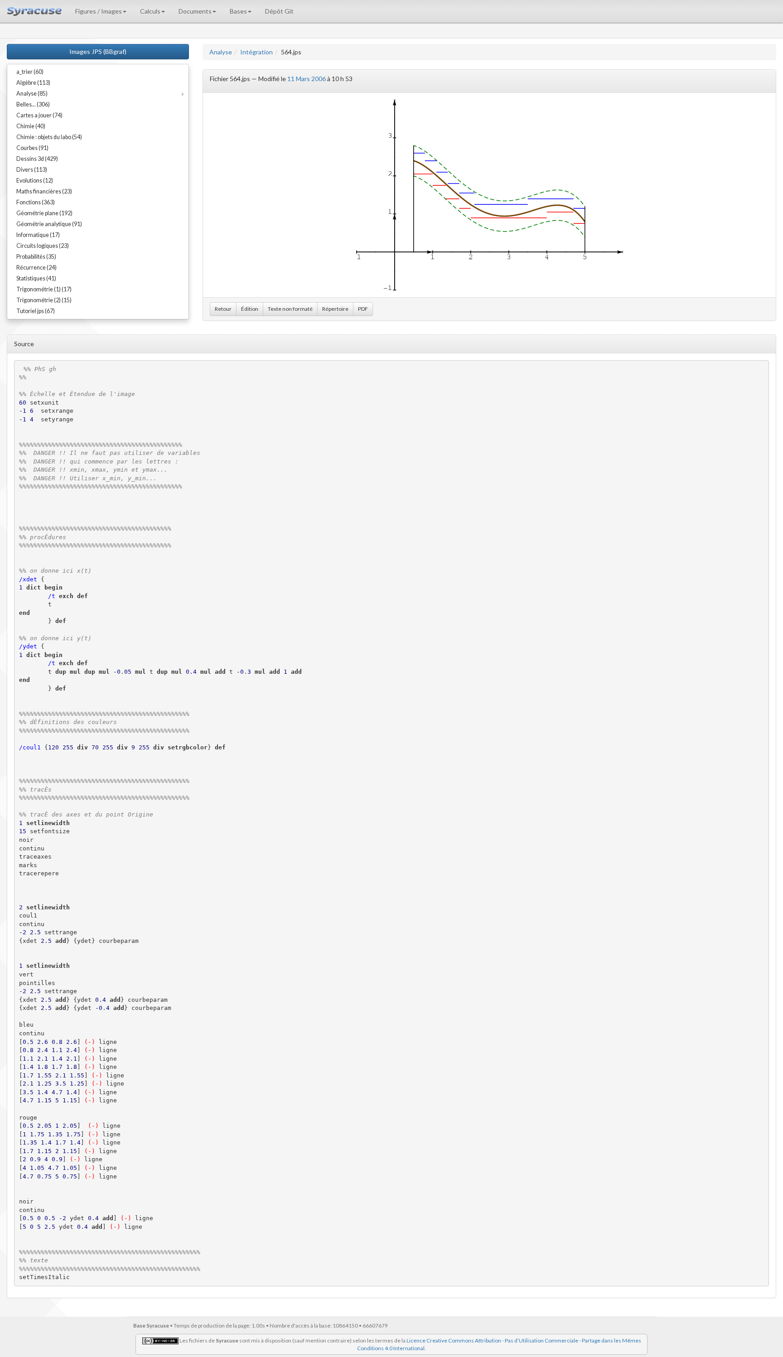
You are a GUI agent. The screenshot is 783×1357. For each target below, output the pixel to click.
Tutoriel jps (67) (35, 311)
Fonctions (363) (35, 202)
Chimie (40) (30, 126)
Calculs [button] (150, 11)
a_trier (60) (30, 71)
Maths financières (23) (44, 191)
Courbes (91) (32, 148)
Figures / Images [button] (98, 11)
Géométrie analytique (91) (49, 224)
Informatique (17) (38, 235)
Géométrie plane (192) (44, 213)
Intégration (256, 52)
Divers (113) (31, 169)
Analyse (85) (32, 93)
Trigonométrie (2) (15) (44, 300)
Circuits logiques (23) (42, 245)
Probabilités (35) (36, 256)
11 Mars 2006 (306, 78)
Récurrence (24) (36, 267)
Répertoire (335, 308)
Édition (249, 308)
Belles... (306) (33, 104)
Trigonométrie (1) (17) (44, 289)
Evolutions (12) (34, 180)
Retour (223, 308)
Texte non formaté (290, 308)
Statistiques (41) (36, 278)
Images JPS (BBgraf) (97, 51)
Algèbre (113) (33, 82)
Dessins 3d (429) (37, 158)
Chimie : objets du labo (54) (49, 137)
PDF (363, 308)
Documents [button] (195, 11)
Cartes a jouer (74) (39, 115)
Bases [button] (238, 11)
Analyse (220, 52)
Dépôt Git (279, 11)
